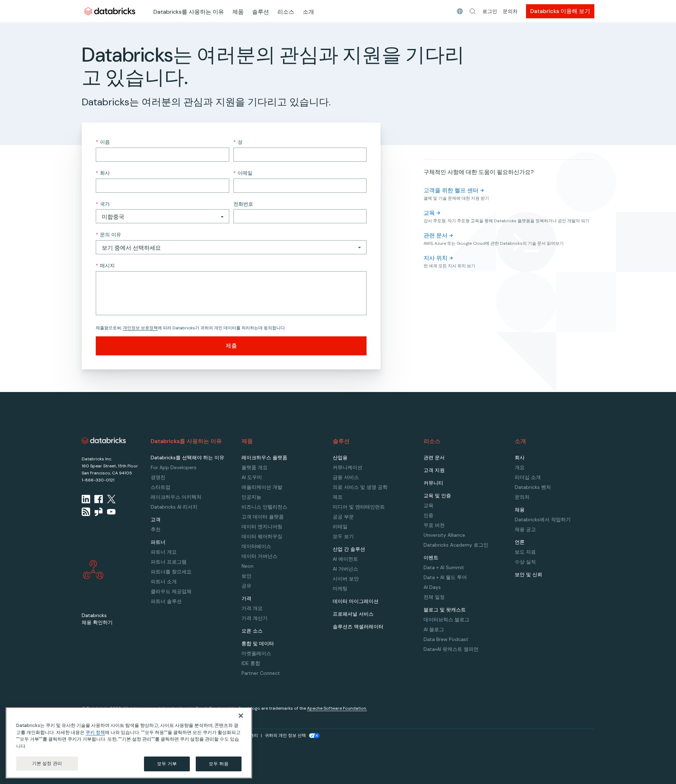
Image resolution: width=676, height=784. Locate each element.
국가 (103, 204)
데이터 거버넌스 (259, 556)
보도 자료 (525, 552)
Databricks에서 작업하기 (543, 519)
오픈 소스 (252, 631)
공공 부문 (343, 517)
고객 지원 (434, 470)
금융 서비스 (346, 477)
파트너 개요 (164, 552)
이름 (103, 142)
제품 (238, 11)
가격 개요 (252, 608)
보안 (246, 576)
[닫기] (241, 715)
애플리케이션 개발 (262, 487)
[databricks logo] (104, 440)
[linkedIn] (86, 499)
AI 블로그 (434, 629)
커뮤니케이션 (347, 467)
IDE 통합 (251, 663)
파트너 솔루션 (166, 601)
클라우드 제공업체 (171, 591)
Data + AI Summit (444, 567)
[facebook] (98, 499)
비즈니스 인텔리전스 (264, 507)
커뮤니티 (433, 483)
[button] (472, 11)
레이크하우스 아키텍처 (176, 497)
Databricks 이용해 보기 (560, 11)
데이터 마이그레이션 (355, 601)
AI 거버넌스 (345, 569)
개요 (520, 467)
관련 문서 (435, 235)
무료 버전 (434, 525)
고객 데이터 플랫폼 (263, 517)
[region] (129, 742)
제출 (231, 345)
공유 (246, 586)
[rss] (86, 512)
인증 (428, 515)
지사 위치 (435, 258)
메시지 (105, 265)
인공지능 (251, 497)
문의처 (510, 11)
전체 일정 (434, 597)
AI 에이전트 (345, 559)
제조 (338, 497)
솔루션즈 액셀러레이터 (358, 626)
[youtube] (111, 512)
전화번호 (243, 204)
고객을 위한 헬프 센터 (451, 190)
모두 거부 (167, 764)
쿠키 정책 (95, 732)
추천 (156, 529)
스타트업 (160, 487)
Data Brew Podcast (446, 639)
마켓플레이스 (256, 653)
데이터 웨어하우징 (262, 536)
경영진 (158, 477)
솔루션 (260, 11)
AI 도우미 (252, 477)
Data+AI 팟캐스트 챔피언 (451, 649)
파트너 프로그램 (169, 562)
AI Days (432, 587)
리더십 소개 (528, 477)
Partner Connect (261, 673)
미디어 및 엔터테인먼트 (359, 507)
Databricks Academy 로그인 (456, 545)
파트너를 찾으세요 (171, 571)
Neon (248, 566)
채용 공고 (525, 529)
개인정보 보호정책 (140, 328)
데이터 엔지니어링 (262, 526)
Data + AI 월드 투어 (445, 577)
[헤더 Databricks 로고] (110, 11)
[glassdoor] (98, 512)
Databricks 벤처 (533, 487)
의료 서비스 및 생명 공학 (360, 487)
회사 (103, 173)
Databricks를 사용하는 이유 (189, 11)
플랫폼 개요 (255, 467)
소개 (308, 11)
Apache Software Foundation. (337, 708)
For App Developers (173, 467)
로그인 (489, 11)
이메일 (242, 173)
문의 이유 (108, 234)
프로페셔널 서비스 (353, 614)
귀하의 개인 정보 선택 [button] (285, 735)
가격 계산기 (255, 618)
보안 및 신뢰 (528, 574)
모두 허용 (219, 764)
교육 (429, 213)
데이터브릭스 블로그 (446, 619)
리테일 (340, 526)
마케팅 (340, 588)
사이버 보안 (346, 578)
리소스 (285, 11)
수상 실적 (525, 562)
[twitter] (111, 499)
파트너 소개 (164, 581)
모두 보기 (343, 536)
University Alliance (444, 535)
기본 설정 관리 (47, 763)
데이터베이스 (256, 546)
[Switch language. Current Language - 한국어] (460, 11)
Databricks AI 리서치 (174, 507)
